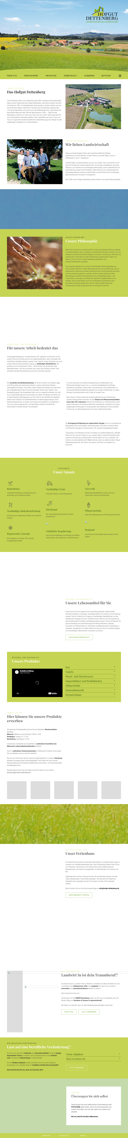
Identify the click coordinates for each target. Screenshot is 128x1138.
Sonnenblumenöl (75, 690)
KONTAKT (106, 75)
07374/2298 (75, 1107)
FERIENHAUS (70, 75)
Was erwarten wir (75, 1058)
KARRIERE (89, 75)
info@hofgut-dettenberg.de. (109, 888)
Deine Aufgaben (74, 1054)
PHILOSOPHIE (31, 75)
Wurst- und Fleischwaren (79, 676)
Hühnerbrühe (73, 685)
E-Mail (88, 440)
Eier (68, 667)
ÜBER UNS (12, 75)
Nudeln (69, 671)
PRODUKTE (51, 75)
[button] (91, 667)
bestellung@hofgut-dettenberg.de (18, 772)
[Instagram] (120, 75)
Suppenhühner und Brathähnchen (84, 681)
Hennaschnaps (73, 694)
